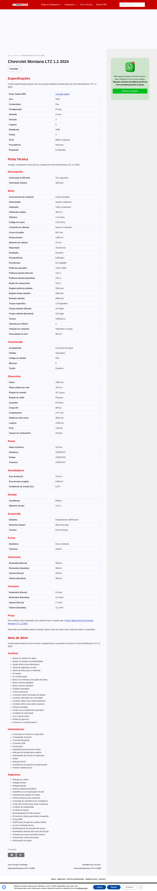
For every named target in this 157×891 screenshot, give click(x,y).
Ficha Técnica (86, 5)
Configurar (129, 887)
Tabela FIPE (101, 5)
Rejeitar (114, 887)
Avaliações (69, 5)
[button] (51, 4)
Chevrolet (16, 55)
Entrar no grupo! (130, 91)
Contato (102, 879)
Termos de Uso (91, 879)
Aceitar (99, 887)
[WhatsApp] (12, 855)
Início (9, 55)
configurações (81, 888)
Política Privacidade (75, 879)
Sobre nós (61, 879)
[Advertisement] (78, 30)
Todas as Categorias (50, 5)
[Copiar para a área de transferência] (20, 855)
